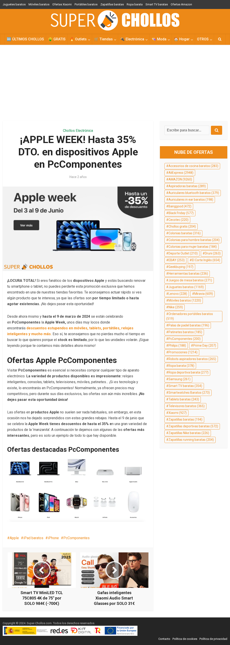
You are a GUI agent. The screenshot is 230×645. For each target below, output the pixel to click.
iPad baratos (33, 538)
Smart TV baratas (157, 4)
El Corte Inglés (206, 260)
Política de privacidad (213, 639)
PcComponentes (76, 538)
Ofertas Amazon (181, 4)
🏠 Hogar (182, 39)
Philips (177, 345)
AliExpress (180, 172)
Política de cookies (184, 639)
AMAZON (180, 179)
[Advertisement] (115, 83)
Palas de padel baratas (188, 325)
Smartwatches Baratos (189, 392)
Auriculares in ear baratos (190, 199)
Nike (175, 307)
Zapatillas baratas (112, 4)
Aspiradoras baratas (187, 186)
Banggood (179, 206)
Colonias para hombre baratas (194, 240)
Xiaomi (177, 413)
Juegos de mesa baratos (190, 280)
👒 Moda (159, 39)
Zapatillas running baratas (191, 439)
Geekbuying (180, 267)
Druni (213, 253)
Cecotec (178, 220)
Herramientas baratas (188, 273)
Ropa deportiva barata (188, 372)
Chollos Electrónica (78, 130)
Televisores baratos (186, 406)
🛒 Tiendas (103, 39)
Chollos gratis (182, 226)
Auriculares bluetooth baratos (193, 193)
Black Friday (181, 213)
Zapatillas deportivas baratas (193, 426)
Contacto (164, 639)
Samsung (179, 379)
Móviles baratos (39, 4)
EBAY (176, 260)
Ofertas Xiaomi (62, 4)
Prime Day (204, 345)
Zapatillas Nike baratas (188, 433)
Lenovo (177, 293)
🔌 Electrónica (132, 39)
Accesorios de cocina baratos (193, 166)
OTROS (203, 39)
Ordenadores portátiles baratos (189, 316)
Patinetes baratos (185, 332)
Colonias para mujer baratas (192, 246)
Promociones (182, 352)
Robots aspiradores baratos (192, 359)
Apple (14, 538)
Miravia (203, 293)
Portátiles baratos (86, 4)
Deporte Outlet (183, 253)
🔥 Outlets (78, 39)
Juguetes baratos (14, 4)
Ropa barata (135, 4)
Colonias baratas (184, 233)
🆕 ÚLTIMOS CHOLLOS (25, 39)
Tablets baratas (183, 399)
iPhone (53, 538)
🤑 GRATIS (57, 39)
